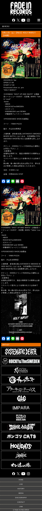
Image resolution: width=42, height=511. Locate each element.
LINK (21, 506)
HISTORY (21, 489)
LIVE (21, 484)
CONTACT (21, 502)
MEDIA (21, 493)
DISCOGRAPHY (21, 498)
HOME (21, 480)
